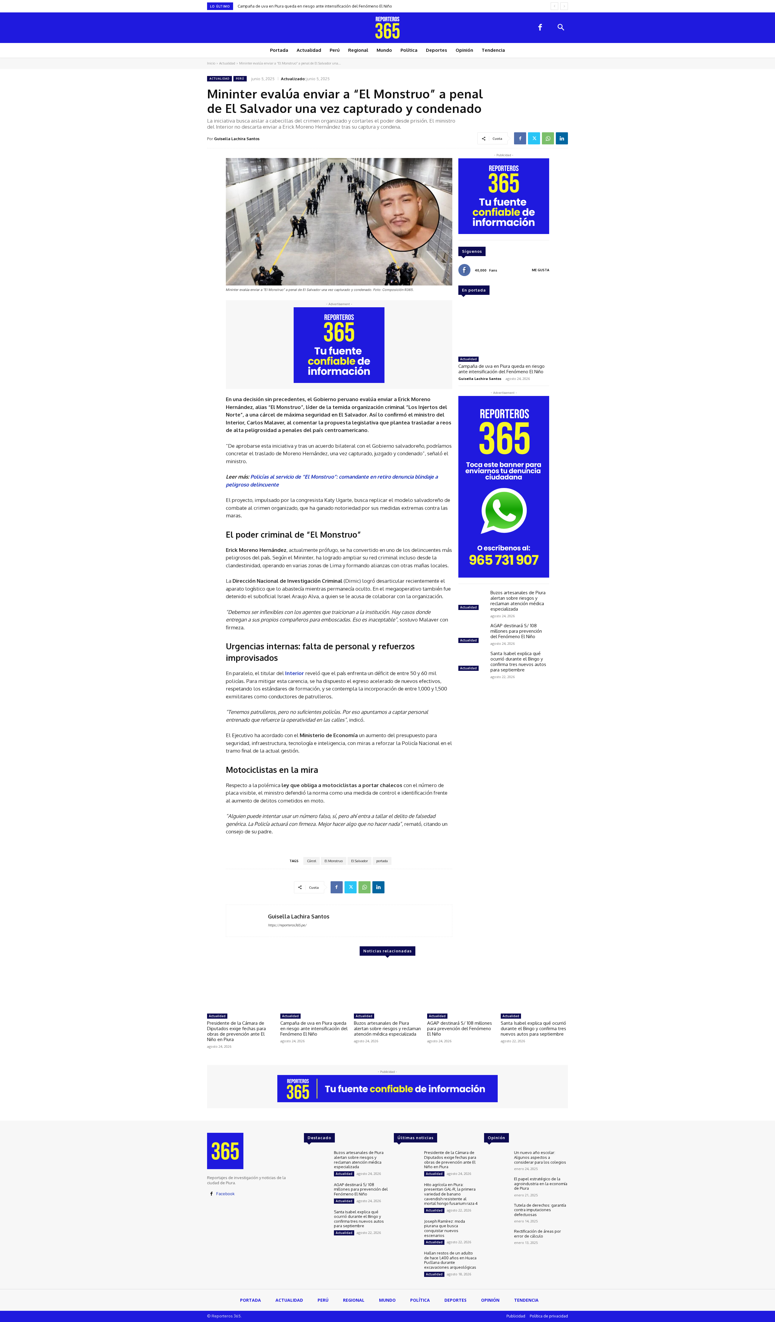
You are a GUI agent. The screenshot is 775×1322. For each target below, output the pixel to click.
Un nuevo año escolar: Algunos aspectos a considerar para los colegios (540, 1157)
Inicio (211, 63)
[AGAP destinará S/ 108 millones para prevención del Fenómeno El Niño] (472, 634)
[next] (564, 6)
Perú (240, 78)
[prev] (554, 6)
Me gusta (540, 270)
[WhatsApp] (548, 138)
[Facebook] (540, 28)
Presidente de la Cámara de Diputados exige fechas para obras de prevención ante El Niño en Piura (236, 1031)
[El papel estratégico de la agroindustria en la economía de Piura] (496, 1187)
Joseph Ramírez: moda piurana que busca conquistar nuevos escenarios (444, 1228)
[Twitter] (534, 138)
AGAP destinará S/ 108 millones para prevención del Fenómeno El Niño (516, 631)
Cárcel (311, 861)
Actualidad (227, 63)
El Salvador (359, 861)
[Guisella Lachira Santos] (247, 920)
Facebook (225, 1193)
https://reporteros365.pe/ (287, 925)
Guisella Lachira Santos (236, 138)
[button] (560, 28)
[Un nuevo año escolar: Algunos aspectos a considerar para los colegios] (496, 1160)
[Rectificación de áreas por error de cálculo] (496, 1239)
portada (382, 861)
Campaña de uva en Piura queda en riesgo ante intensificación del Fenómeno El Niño (501, 368)
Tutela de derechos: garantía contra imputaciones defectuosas (540, 1210)
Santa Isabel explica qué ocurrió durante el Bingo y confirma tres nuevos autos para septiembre (518, 662)
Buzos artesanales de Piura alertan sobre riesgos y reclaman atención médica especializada (322, 6)
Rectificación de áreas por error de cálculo (537, 1233)
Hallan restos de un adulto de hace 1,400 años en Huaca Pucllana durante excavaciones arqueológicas (450, 1260)
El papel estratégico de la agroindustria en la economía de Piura (540, 1183)
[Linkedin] (562, 138)
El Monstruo (334, 861)
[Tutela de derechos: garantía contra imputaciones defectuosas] (496, 1213)
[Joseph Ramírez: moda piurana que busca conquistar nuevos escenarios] (406, 1229)
